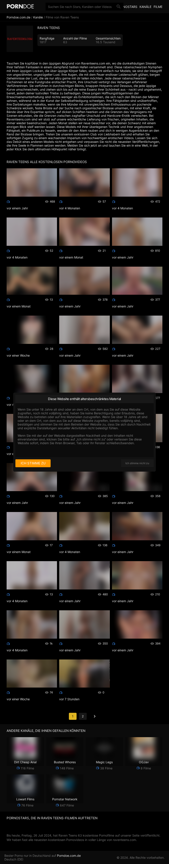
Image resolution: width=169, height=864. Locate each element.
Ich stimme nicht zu (137, 463)
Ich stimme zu (33, 463)
